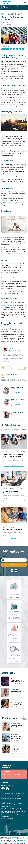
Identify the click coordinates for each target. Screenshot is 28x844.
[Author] (19, 350)
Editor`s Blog (18, 777)
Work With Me (6, 774)
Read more (17, 392)
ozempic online (15, 843)
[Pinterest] (16, 570)
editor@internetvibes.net (7, 785)
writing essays (5, 200)
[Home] (6, 2)
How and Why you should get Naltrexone (16, 837)
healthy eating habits (11, 264)
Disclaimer (17, 774)
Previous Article (7, 367)
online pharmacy (23, 840)
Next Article (21, 367)
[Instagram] (12, 570)
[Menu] (25, 2)
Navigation (5, 777)
